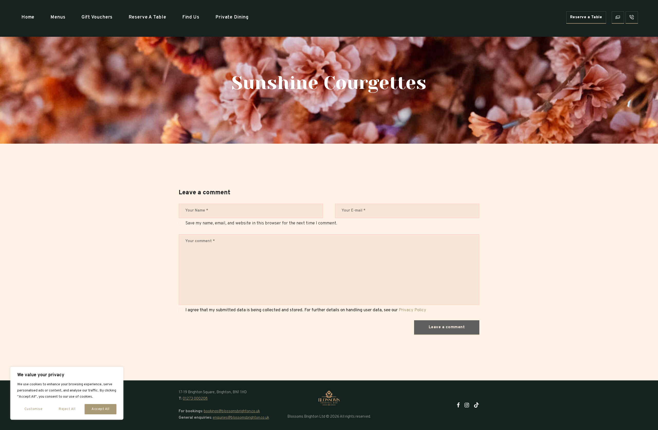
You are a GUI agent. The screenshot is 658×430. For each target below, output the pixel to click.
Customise (33, 409)
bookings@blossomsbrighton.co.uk (232, 411)
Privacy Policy (412, 310)
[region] (66, 393)
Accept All (100, 409)
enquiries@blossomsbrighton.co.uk (241, 417)
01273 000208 (195, 398)
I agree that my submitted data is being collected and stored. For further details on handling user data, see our (305, 310)
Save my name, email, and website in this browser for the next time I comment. (261, 223)
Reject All (67, 409)
